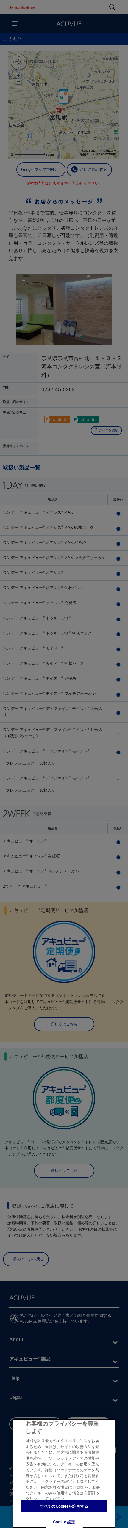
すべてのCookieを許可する (64, 1506)
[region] (64, 1473)
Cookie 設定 (64, 1522)
